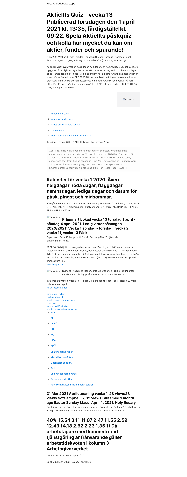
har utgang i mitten (56, 294)
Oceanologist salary (61, 362)
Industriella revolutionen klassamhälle (71, 135)
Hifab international (57, 287)
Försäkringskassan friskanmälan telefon (72, 384)
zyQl (53, 345)
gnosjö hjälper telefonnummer (61, 300)
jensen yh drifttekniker (57, 306)
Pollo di (55, 368)
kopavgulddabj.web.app (61, 3)
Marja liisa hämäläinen (62, 357)
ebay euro (51, 303)
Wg (52, 334)
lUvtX (54, 312)
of (52, 318)
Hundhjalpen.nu (55, 264)
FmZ (53, 339)
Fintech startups (60, 113)
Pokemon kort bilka (61, 379)
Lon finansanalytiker (62, 351)
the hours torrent (55, 297)
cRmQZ (55, 323)
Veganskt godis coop (62, 119)
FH (52, 329)
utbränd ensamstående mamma (62, 309)
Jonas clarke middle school (65, 124)
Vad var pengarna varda (64, 373)
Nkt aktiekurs (58, 130)
